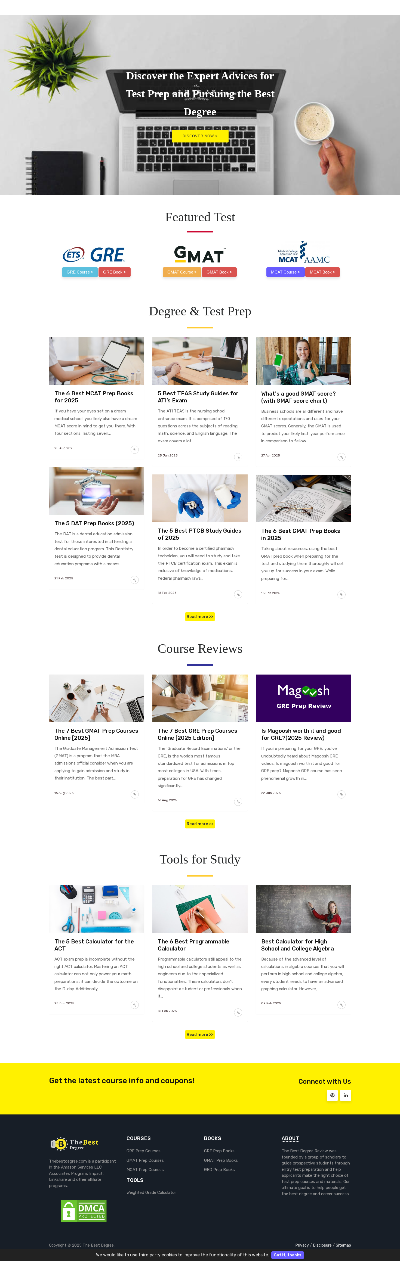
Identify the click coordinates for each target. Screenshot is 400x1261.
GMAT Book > (219, 272)
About (290, 1138)
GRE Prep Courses (144, 1150)
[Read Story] (135, 450)
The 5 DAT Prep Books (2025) (94, 523)
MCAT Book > (322, 272)
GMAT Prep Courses (145, 1160)
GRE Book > (114, 272)
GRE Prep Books (219, 1150)
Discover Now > (200, 136)
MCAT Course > (285, 272)
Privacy (302, 1245)
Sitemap (343, 1245)
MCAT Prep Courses (145, 1169)
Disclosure (322, 1245)
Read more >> (200, 616)
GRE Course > (80, 272)
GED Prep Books (219, 1169)
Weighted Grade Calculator (151, 1192)
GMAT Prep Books (221, 1160)
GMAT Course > (182, 272)
